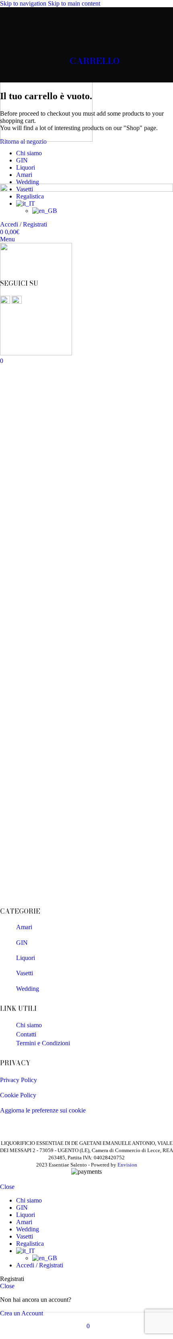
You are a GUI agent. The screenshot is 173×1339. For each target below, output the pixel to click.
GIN (22, 942)
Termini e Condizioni (43, 1043)
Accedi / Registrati (39, 1265)
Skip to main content (74, 3)
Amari (24, 927)
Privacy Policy (18, 1079)
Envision (127, 1165)
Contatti (26, 1034)
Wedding (27, 988)
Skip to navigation (24, 3)
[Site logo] (46, 139)
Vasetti (24, 973)
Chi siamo (29, 1025)
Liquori (25, 957)
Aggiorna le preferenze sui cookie (43, 1110)
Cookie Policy (18, 1095)
